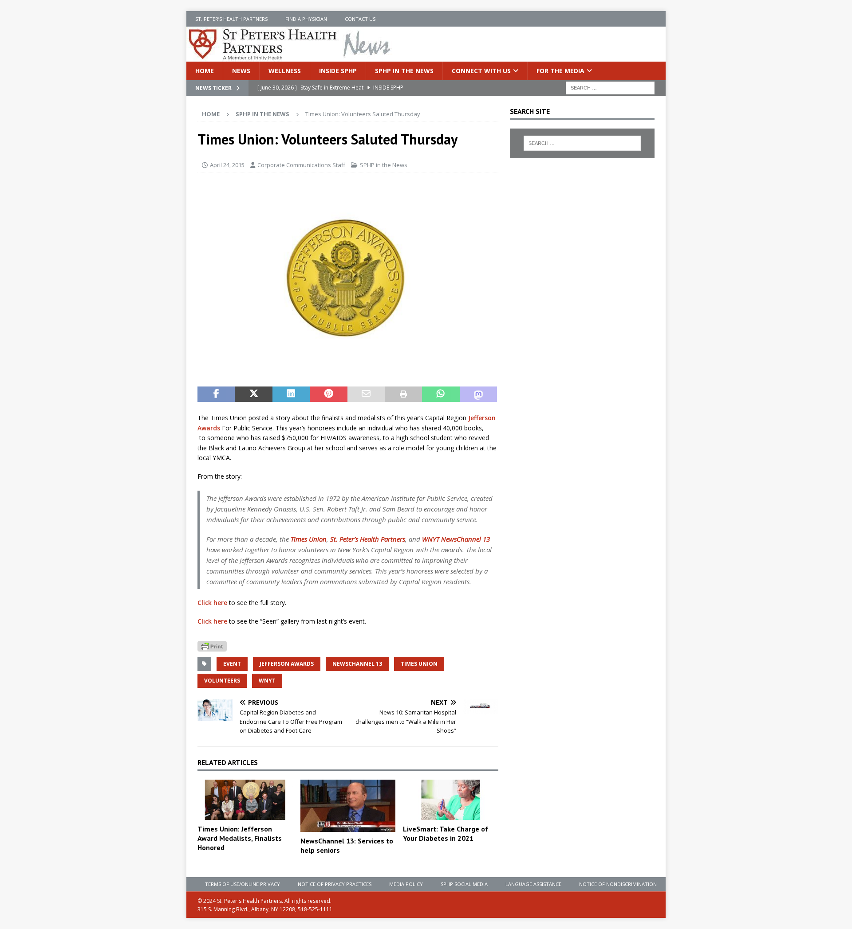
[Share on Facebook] (216, 394)
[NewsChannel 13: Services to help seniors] (348, 806)
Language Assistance (533, 884)
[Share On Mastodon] (478, 394)
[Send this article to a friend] (366, 394)
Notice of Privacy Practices (334, 884)
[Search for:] (610, 87)
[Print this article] (403, 394)
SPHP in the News (404, 70)
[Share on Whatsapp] (440, 394)
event (232, 663)
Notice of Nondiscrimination (618, 884)
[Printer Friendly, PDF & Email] (212, 645)
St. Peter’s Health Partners (231, 19)
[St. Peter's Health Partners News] (290, 56)
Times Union (309, 539)
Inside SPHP (338, 70)
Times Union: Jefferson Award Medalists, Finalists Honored (239, 838)
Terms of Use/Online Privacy (242, 884)
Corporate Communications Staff (301, 165)
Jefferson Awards (287, 663)
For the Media (560, 70)
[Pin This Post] (328, 394)
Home (204, 70)
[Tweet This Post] (253, 394)
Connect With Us (481, 70)
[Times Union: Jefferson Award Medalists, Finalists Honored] (245, 800)
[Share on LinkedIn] (291, 394)
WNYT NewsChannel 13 (456, 539)
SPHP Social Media (464, 884)
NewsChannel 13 (357, 663)
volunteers (222, 680)
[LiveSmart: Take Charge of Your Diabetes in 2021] (450, 800)
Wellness (284, 70)
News (241, 70)
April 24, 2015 (227, 165)
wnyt (267, 680)
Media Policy (406, 884)
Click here (212, 602)
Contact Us (360, 19)
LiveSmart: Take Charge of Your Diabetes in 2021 (445, 833)
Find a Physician (306, 19)
